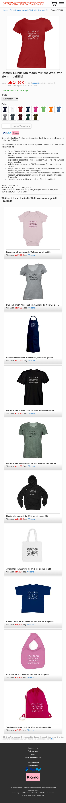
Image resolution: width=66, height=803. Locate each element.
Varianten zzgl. (17, 255)
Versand (35, 83)
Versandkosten (33, 763)
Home (5, 10)
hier (52, 739)
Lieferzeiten (33, 766)
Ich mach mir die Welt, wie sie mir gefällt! (32, 10)
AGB (33, 754)
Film (12, 10)
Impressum (33, 748)
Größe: (5, 95)
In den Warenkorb (21, 126)
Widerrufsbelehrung (33, 757)
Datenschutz (33, 751)
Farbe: (4, 104)
